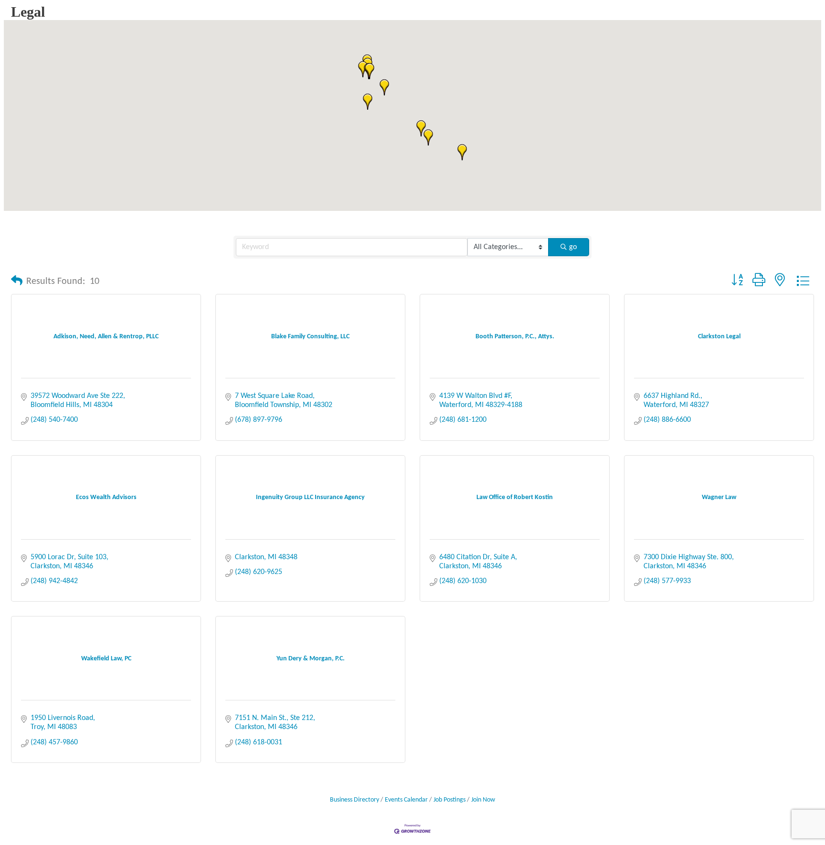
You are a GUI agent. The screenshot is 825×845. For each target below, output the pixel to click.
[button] (428, 137)
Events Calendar (406, 800)
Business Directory (354, 800)
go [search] (573, 247)
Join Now (483, 800)
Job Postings (449, 800)
